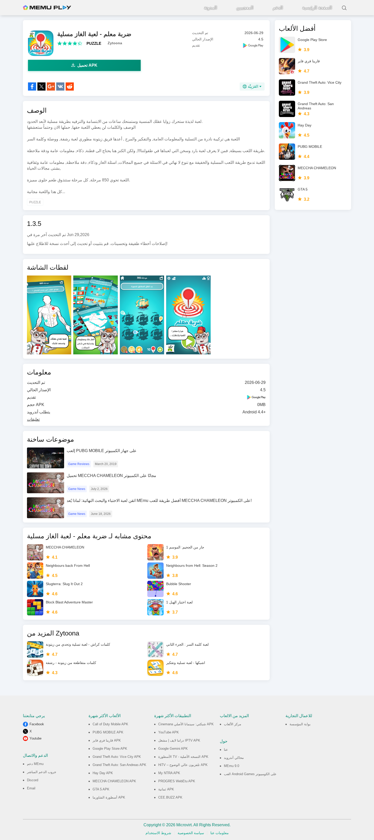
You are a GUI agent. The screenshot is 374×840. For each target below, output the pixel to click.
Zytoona (115, 43)
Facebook (37, 724)
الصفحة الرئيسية (317, 7)
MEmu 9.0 (231, 766)
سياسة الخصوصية (191, 833)
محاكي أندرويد (234, 758)
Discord (32, 780)
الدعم (278, 7)
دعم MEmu (35, 764)
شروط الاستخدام (158, 833)
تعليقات (33, 419)
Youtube (35, 738)
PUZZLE (94, 43)
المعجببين (244, 7)
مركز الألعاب (232, 724)
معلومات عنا (219, 833)
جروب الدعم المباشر (41, 772)
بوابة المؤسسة (300, 724)
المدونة (210, 7)
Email (31, 788)
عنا (226, 749)
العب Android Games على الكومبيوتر (250, 774)
